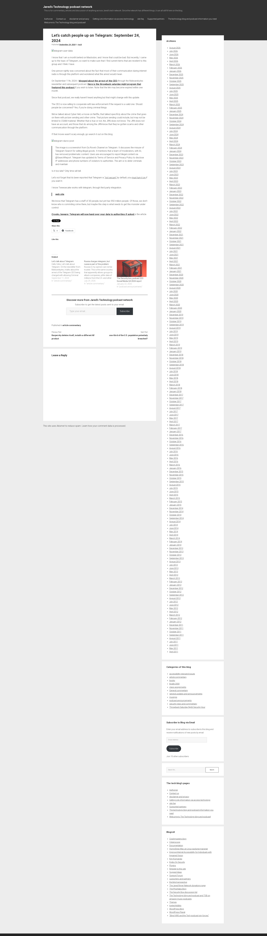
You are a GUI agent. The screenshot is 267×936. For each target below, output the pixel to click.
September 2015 (176, 481)
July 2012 (173, 602)
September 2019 (176, 325)
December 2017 (176, 395)
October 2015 (175, 478)
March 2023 (174, 185)
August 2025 (175, 88)
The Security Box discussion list (183, 892)
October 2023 (175, 161)
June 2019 (173, 335)
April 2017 (173, 421)
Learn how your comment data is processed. (104, 426)
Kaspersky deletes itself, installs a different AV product (73, 337)
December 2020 (176, 275)
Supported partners (155, 19)
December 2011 (176, 625)
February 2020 (175, 308)
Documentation (176, 845)
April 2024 (173, 141)
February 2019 (175, 348)
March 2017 (174, 425)
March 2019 (174, 345)
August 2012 (175, 598)
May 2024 (173, 138)
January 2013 (175, 585)
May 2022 (173, 218)
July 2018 (173, 371)
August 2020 (175, 288)
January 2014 (175, 545)
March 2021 (174, 265)
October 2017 (175, 401)
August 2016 (175, 448)
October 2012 (175, 592)
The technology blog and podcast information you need (192, 19)
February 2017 (175, 428)
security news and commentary (183, 704)
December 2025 (176, 74)
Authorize (48, 19)
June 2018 (173, 375)
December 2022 (176, 195)
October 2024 (175, 121)
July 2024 (173, 131)
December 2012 (176, 588)
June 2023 (173, 174)
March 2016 (174, 465)
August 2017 (175, 408)
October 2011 (175, 632)
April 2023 (173, 181)
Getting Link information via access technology (113, 19)
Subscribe (125, 311)
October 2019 (175, 321)
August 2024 (175, 128)
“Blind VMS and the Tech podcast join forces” (189, 915)
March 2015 (174, 498)
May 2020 (173, 298)
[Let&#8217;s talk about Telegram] (68, 271)
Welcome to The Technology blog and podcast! (65, 22)
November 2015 (176, 475)
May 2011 (173, 648)
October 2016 (175, 441)
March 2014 (174, 538)
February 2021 (175, 268)
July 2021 (173, 251)
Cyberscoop (174, 842)
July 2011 (173, 642)
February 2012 (175, 618)
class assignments (177, 687)
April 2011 (173, 652)
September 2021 (176, 245)
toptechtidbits (175, 905)
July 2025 (173, 91)
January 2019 (175, 351)
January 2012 (175, 622)
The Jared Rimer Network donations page (187, 885)
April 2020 (173, 301)
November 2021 (176, 238)
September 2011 (176, 635)
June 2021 (173, 255)
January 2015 (175, 505)
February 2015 (175, 501)
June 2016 (173, 455)
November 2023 (176, 158)
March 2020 (174, 305)
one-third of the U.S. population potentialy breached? (128, 337)
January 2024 (175, 151)
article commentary (72, 325)
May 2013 (173, 572)
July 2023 (173, 171)
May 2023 (173, 178)
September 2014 (176, 518)
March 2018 (174, 385)
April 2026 (173, 61)
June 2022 (173, 215)
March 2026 (174, 64)
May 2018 (173, 378)
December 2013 (176, 548)
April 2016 (173, 461)
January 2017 (175, 431)
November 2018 (176, 358)
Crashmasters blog (177, 839)
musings (173, 697)
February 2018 (175, 388)
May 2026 (173, 58)
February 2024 (175, 148)
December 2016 (176, 435)
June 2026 (173, 54)
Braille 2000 (174, 684)
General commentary (178, 690)
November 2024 (176, 118)
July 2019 (173, 331)
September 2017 (176, 405)
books (172, 680)
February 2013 (175, 582)
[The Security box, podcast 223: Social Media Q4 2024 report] (132, 268)
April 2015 (173, 495)
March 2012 (174, 615)
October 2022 (175, 201)
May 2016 (173, 458)
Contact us (61, 19)
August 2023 (175, 168)
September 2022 (176, 205)
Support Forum (176, 875)
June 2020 (173, 295)
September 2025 (176, 84)
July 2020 (173, 291)
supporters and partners (180, 879)
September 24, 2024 (67, 45)
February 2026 (175, 68)
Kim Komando (175, 859)
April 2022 (173, 221)
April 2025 (173, 101)
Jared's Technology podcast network (67, 6)
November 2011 (176, 628)
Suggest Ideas (175, 872)
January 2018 (175, 391)
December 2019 (176, 315)
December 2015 (176, 471)
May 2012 (173, 608)
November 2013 (176, 552)
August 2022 (175, 208)
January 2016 (175, 468)
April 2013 (173, 575)
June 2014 (173, 528)
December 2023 (176, 154)
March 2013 (174, 578)
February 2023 (175, 188)
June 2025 (173, 94)
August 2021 (175, 248)
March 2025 (174, 104)
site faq (140, 19)
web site (59, 194)
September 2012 (176, 595)
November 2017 (176, 398)
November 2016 (176, 438)
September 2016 (176, 445)
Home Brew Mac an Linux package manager (188, 849)
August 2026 (175, 48)
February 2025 (175, 108)
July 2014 (173, 525)
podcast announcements (180, 700)
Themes (173, 902)
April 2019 (173, 341)
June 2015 (173, 491)
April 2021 (173, 261)
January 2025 (175, 111)
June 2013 (173, 568)
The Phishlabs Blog (177, 889)
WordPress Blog (176, 909)
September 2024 (176, 124)
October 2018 (175, 361)
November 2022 (176, 198)
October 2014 (175, 515)
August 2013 (175, 562)
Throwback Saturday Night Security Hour (187, 707)
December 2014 (176, 508)
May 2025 (173, 98)
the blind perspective (178, 882)
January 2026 (175, 71)
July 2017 (173, 411)
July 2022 (173, 211)
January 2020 (175, 311)
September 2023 (176, 164)
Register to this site (177, 869)
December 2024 (176, 114)
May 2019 (173, 338)
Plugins (172, 865)
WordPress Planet (177, 912)
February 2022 (175, 228)
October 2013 (175, 555)
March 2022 (174, 225)
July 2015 (173, 488)
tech (80, 45)
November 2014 (176, 511)
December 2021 (176, 235)
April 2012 (173, 612)
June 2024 (173, 134)
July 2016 (173, 451)
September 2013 (176, 558)
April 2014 (173, 535)
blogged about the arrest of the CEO (98, 81)
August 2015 (175, 485)
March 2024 (174, 144)
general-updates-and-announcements (185, 694)
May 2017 (173, 418)
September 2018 (176, 365)
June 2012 (173, 605)
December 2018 (176, 355)
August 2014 (175, 521)
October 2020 (175, 281)
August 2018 (175, 368)
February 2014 (175, 541)
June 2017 (173, 415)
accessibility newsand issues (182, 674)
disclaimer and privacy (79, 19)
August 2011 (175, 638)
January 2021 (175, 271)
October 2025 (175, 81)
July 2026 (173, 51)
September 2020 (176, 285)
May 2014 (173, 531)
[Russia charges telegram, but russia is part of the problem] (100, 272)
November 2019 (176, 318)
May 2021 (173, 258)
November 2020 (176, 278)
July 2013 (173, 565)
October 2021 (175, 241)
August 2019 (175, 328)
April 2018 (173, 381)
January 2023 (175, 191)
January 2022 (175, 231)
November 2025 (176, 78)
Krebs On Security (177, 862)
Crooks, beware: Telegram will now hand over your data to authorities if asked (93, 214)
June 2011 (173, 645)
